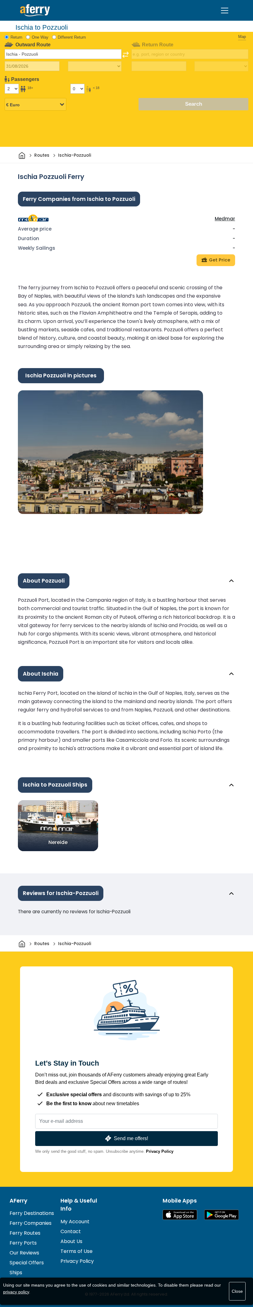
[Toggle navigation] (224, 10)
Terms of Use (76, 1251)
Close (237, 1291)
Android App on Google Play (221, 1215)
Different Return (72, 37)
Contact (70, 1231)
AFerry (18, 1200)
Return (16, 37)
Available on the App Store (180, 1215)
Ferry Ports (23, 1242)
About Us (71, 1241)
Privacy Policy (159, 1151)
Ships (16, 1272)
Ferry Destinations (32, 1213)
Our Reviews (24, 1252)
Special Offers (27, 1262)
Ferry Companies (31, 1223)
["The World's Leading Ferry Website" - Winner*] (35, 10)
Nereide (58, 842)
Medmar (225, 218)
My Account (74, 1221)
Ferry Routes (25, 1233)
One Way (40, 37)
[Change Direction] (125, 55)
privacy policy (16, 1291)
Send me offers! (131, 1138)
